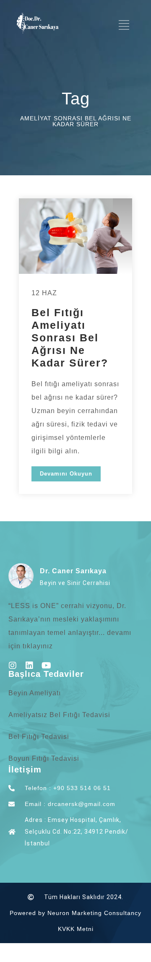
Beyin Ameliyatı (34, 693)
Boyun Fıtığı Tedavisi (43, 758)
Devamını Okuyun (66, 474)
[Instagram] (12, 665)
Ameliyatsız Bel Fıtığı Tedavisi (59, 714)
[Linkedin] (29, 665)
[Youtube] (46, 665)
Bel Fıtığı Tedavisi (38, 736)
